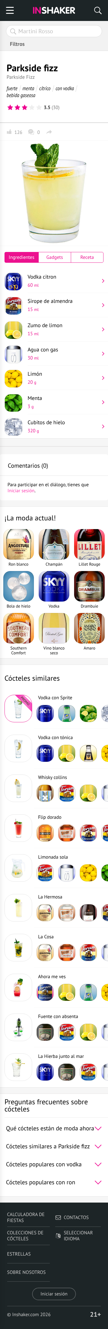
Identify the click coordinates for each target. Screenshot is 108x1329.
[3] (24, 108)
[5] (39, 108)
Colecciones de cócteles (25, 1236)
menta (28, 88)
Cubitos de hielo (46, 426)
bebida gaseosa (21, 95)
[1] (10, 108)
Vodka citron (42, 280)
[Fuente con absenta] (18, 1027)
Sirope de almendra (50, 304)
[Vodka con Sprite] (18, 708)
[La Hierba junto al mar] (18, 1067)
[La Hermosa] (18, 908)
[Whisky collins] (18, 788)
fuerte (12, 88)
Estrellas (19, 1254)
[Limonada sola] (18, 868)
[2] (17, 108)
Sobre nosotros (26, 1272)
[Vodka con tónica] (18, 748)
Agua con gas (43, 353)
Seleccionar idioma (78, 1236)
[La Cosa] (18, 947)
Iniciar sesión (54, 1294)
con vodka (65, 88)
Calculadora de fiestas (26, 1218)
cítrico (45, 88)
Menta (35, 402)
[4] (31, 108)
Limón (35, 377)
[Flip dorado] (18, 828)
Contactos (76, 1218)
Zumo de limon (45, 329)
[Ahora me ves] (18, 987)
